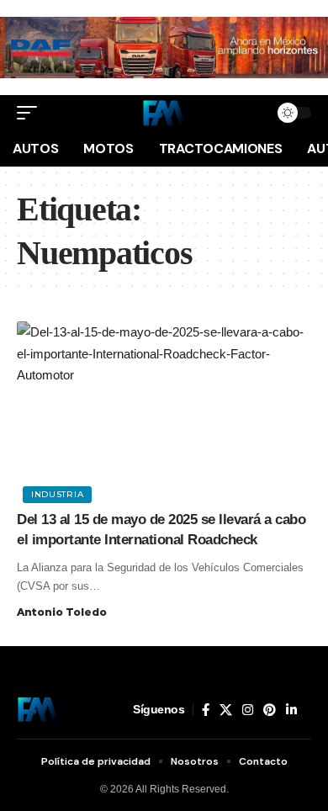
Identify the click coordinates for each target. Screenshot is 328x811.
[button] (31, 112)
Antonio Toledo (62, 612)
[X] (225, 710)
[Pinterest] (269, 710)
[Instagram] (247, 710)
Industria (57, 494)
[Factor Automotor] (164, 112)
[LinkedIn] (291, 710)
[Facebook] (206, 710)
